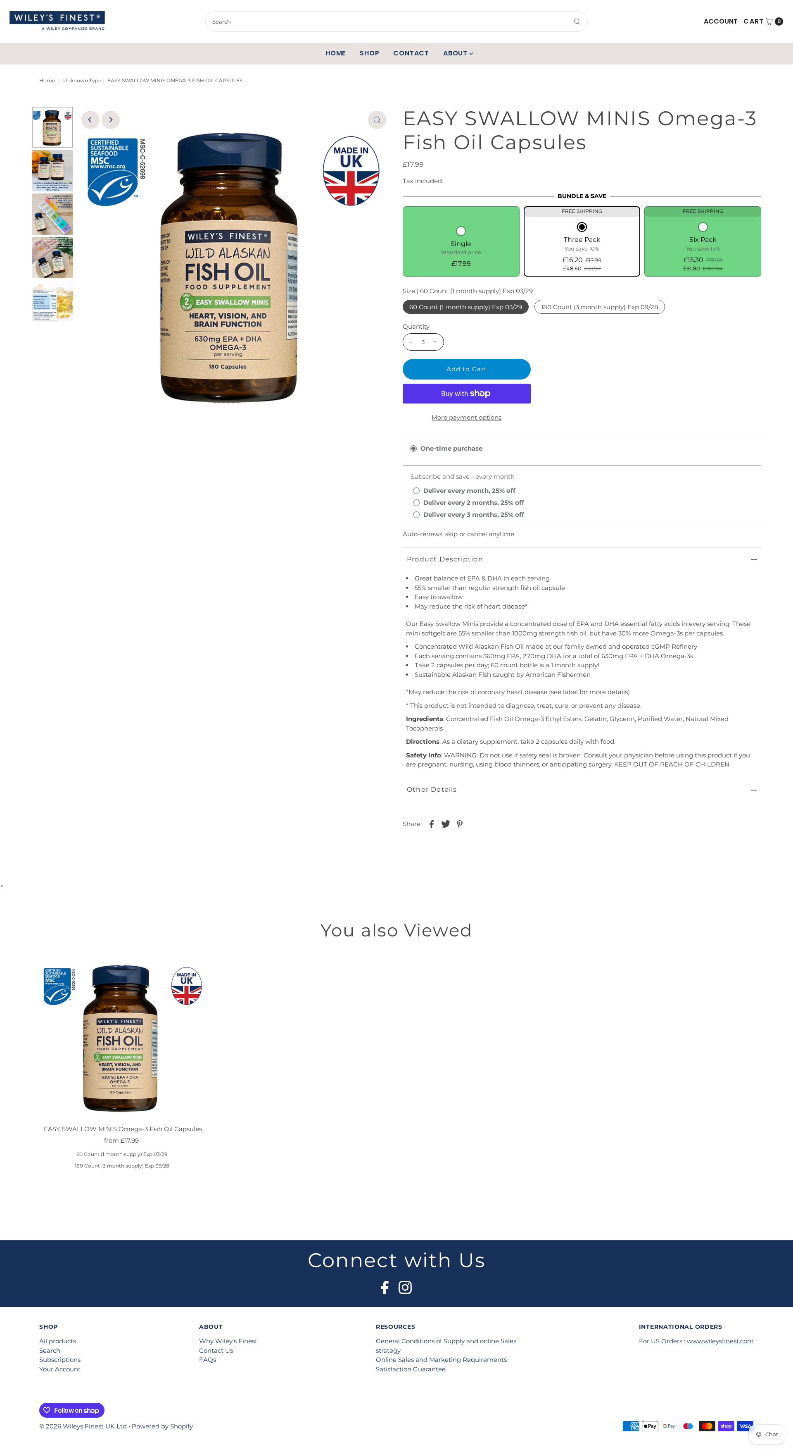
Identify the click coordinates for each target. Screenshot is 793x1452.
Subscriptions (60, 1360)
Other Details (432, 789)
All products (57, 1341)
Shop (369, 53)
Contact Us (216, 1350)
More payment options (466, 417)
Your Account (60, 1369)
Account (721, 21)
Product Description (445, 559)
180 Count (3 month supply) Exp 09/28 (599, 307)
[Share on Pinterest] (459, 823)
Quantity (416, 326)
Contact (411, 53)
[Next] (111, 120)
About (455, 53)
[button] (461, 248)
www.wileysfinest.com (720, 1341)
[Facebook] (385, 1285)
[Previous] (90, 120)
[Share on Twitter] (445, 823)
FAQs (207, 1360)
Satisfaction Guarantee (411, 1369)
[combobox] (396, 21)
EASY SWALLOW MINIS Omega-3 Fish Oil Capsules (123, 1129)
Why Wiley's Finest (228, 1341)
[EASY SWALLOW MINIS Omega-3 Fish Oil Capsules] (123, 1036)
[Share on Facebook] (431, 823)
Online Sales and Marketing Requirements (441, 1360)
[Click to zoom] (377, 120)
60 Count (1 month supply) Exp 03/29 (465, 307)
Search (49, 1350)
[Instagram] (405, 1285)
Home (335, 53)
